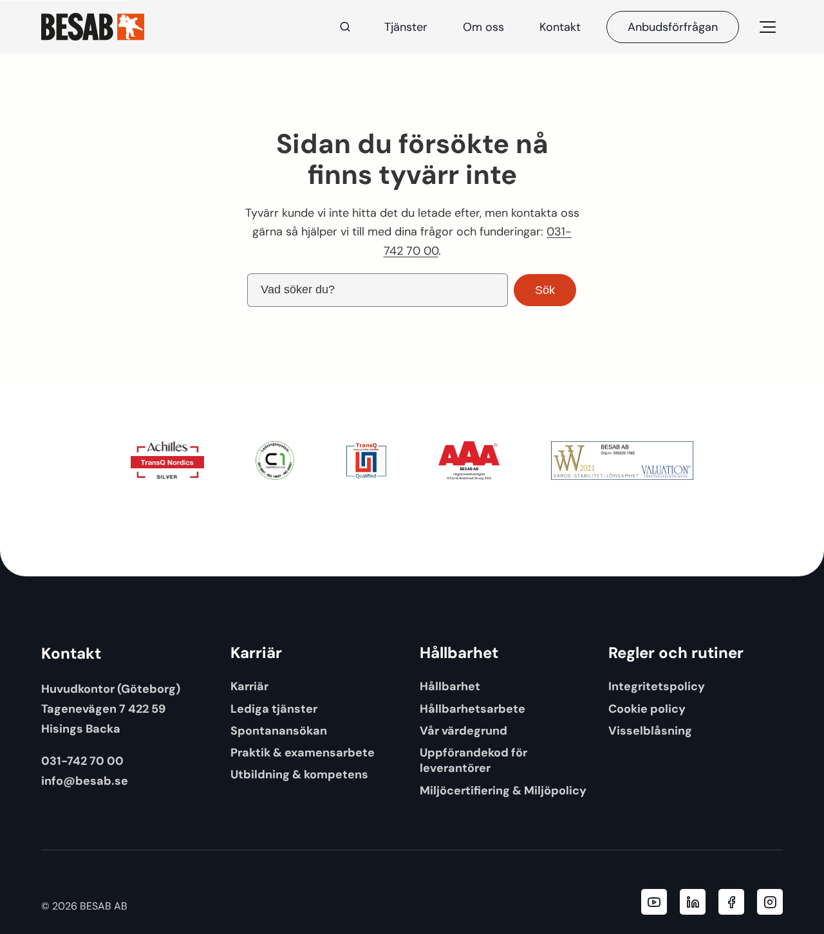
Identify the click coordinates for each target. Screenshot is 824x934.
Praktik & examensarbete (302, 752)
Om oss (483, 27)
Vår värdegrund (463, 730)
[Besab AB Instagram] (770, 902)
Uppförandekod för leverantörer (473, 760)
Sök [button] (545, 290)
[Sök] (345, 27)
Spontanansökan (278, 730)
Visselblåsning (650, 730)
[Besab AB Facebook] (731, 902)
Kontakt (560, 27)
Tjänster (405, 27)
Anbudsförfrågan (673, 27)
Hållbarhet (450, 686)
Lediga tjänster (273, 708)
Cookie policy (647, 708)
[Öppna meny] (767, 27)
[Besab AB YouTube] (654, 902)
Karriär (249, 686)
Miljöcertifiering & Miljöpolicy (503, 790)
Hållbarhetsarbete (472, 708)
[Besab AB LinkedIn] (693, 902)
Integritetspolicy (656, 686)
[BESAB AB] (92, 26)
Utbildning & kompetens (299, 774)
